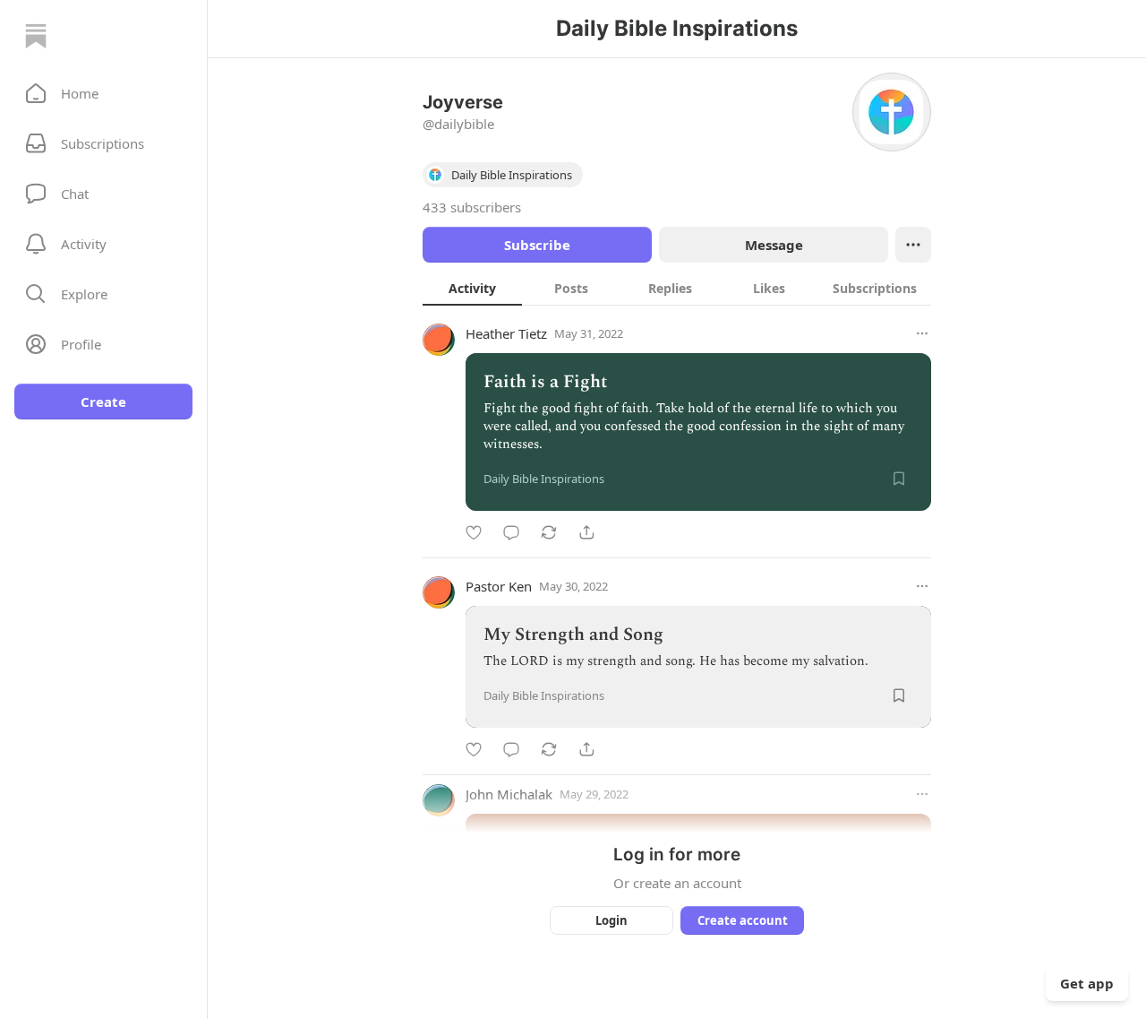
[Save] (899, 478)
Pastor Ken (499, 586)
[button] (103, 93)
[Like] (473, 532)
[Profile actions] (913, 245)
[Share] (586, 532)
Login (611, 920)
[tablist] (677, 288)
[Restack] (549, 532)
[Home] (35, 35)
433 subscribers (472, 207)
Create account (742, 920)
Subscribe (537, 245)
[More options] (922, 333)
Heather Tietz (506, 333)
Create (103, 401)
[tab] (472, 288)
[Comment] (511, 532)
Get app (1087, 983)
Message (774, 245)
